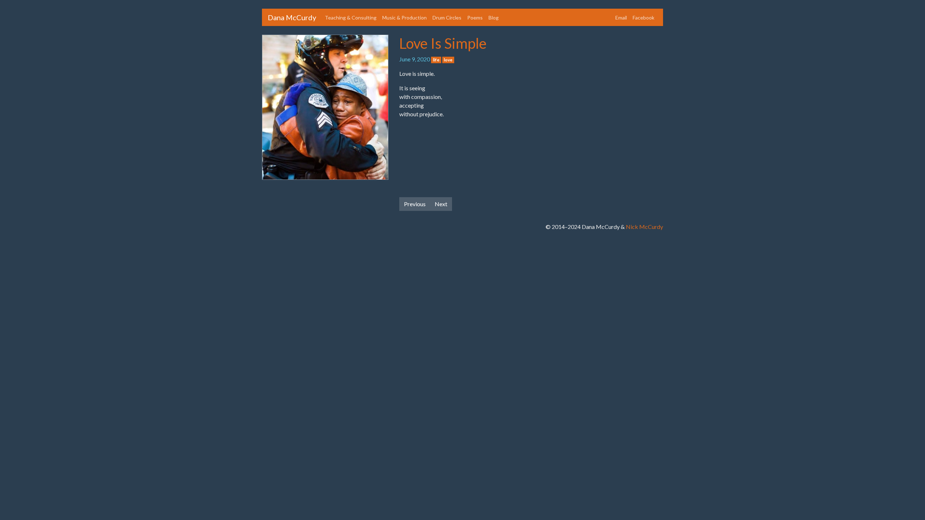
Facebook (643, 17)
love (448, 59)
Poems (475, 17)
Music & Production (404, 17)
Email (621, 17)
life (436, 59)
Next (441, 203)
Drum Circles (447, 17)
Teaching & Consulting (351, 17)
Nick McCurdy (644, 226)
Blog (494, 17)
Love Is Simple (443, 43)
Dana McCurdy (292, 17)
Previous (415, 203)
